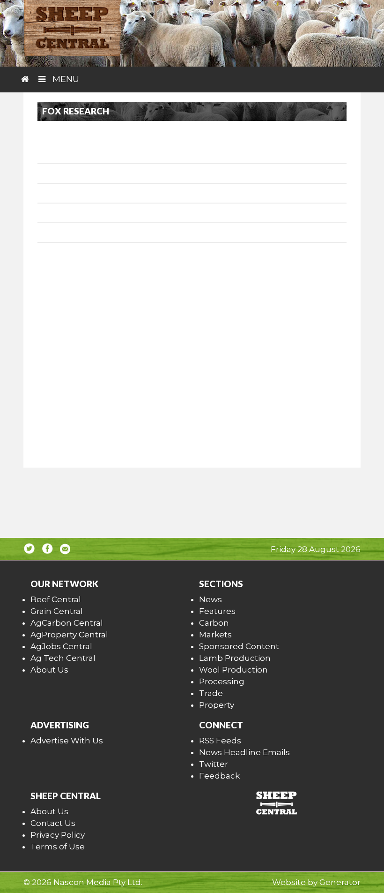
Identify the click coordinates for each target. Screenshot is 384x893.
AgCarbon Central (66, 623)
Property (216, 705)
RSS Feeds (220, 740)
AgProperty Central (69, 634)
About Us (49, 669)
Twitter (213, 764)
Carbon (214, 623)
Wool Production (233, 669)
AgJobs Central (61, 646)
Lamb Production (235, 658)
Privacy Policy (57, 835)
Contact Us (52, 823)
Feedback (219, 775)
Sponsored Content (239, 646)
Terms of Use (57, 846)
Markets (215, 634)
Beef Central (55, 599)
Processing (221, 681)
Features (217, 611)
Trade (211, 693)
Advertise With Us (66, 740)
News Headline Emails (244, 752)
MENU (64, 79)
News (210, 599)
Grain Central (56, 611)
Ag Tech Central (63, 658)
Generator (340, 882)
